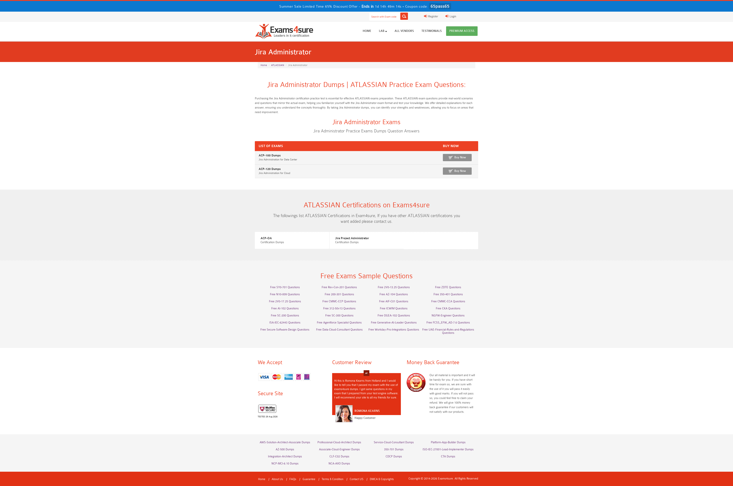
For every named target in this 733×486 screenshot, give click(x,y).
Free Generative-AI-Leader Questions (394, 322)
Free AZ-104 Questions (393, 294)
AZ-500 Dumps (285, 449)
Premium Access (461, 31)
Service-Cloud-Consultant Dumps (394, 442)
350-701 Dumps (394, 449)
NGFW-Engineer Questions (448, 315)
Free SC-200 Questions (285, 315)
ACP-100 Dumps (270, 155)
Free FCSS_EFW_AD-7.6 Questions (448, 322)
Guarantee (309, 479)
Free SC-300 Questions (339, 315)
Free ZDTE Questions (448, 287)
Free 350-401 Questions (448, 294)
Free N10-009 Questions (285, 294)
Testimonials (431, 31)
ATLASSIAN (277, 65)
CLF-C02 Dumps (339, 456)
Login (452, 16)
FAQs (292, 479)
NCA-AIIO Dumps (339, 463)
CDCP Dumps (394, 456)
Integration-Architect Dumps (285, 456)
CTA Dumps (448, 456)
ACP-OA (266, 238)
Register (432, 16)
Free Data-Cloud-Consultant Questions (339, 329)
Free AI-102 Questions (285, 308)
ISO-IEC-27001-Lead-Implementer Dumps (448, 449)
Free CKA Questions (448, 308)
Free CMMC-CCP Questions (339, 301)
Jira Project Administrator (352, 238)
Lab (382, 31)
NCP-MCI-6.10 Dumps (285, 463)
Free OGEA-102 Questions (394, 315)
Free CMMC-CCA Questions (448, 301)
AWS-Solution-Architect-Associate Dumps (285, 442)
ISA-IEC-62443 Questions (284, 322)
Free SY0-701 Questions (285, 287)
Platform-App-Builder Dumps (448, 442)
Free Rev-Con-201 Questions (339, 287)
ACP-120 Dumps (270, 169)
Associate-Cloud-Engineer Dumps (339, 449)
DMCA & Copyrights (382, 479)
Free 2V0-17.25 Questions (285, 301)
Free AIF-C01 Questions (393, 301)
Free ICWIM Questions (394, 308)
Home (367, 31)
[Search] (404, 16)
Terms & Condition (332, 479)
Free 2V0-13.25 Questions (394, 287)
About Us (277, 479)
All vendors (404, 31)
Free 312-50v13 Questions (339, 308)
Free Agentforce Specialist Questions (339, 322)
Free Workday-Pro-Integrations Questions (393, 329)
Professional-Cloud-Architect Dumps (339, 442)
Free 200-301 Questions (339, 294)
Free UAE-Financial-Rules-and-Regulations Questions (448, 331)
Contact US (356, 479)
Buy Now (460, 157)
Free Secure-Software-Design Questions (284, 329)
